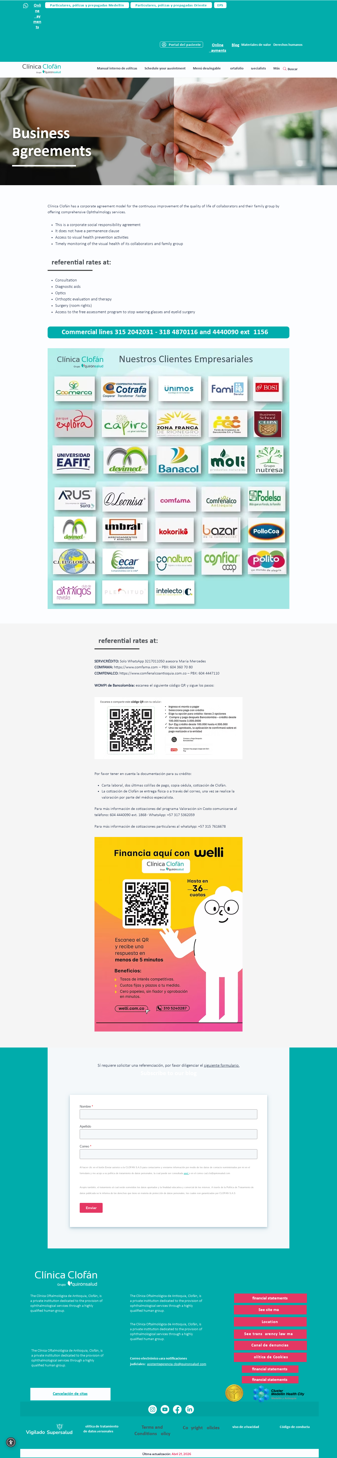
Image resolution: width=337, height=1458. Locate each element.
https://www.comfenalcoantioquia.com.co (153, 673)
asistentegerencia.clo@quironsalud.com (176, 1364)
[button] (207, 69)
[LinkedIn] (189, 1409)
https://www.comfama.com (136, 667)
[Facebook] (177, 1409)
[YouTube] (165, 1409)
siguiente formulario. (222, 1066)
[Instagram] (152, 1409)
